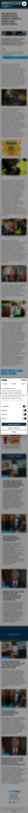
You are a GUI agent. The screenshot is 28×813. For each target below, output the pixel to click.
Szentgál (4, 373)
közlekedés (12, 370)
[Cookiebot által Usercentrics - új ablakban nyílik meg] (21, 380)
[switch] (25, 410)
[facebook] (14, 802)
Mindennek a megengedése (14, 424)
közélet (4, 370)
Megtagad (14, 431)
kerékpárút (12, 373)
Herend (19, 370)
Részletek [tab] (14, 383)
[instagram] (18, 802)
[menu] (26, 6)
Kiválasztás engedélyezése (14, 428)
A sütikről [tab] (23, 383)
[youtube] (10, 802)
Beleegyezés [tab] (5, 383)
